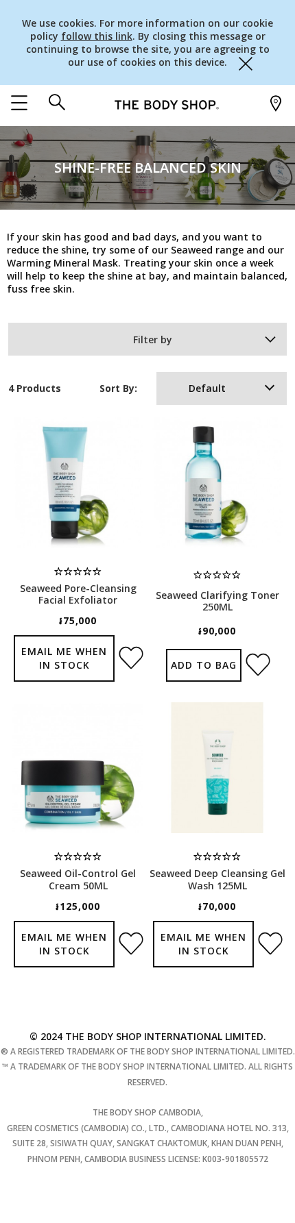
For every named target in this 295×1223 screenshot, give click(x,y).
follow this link (96, 35)
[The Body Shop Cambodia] (167, 104)
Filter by (152, 339)
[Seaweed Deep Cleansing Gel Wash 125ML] (217, 767)
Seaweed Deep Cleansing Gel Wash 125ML (217, 879)
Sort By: (118, 388)
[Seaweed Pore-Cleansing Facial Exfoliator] (78, 482)
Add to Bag (204, 664)
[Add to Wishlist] (129, 653)
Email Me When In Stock (64, 658)
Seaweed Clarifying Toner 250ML (217, 601)
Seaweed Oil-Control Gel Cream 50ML (78, 879)
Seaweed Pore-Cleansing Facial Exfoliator (78, 594)
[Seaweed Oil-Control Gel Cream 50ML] (78, 767)
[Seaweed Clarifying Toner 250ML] (217, 482)
